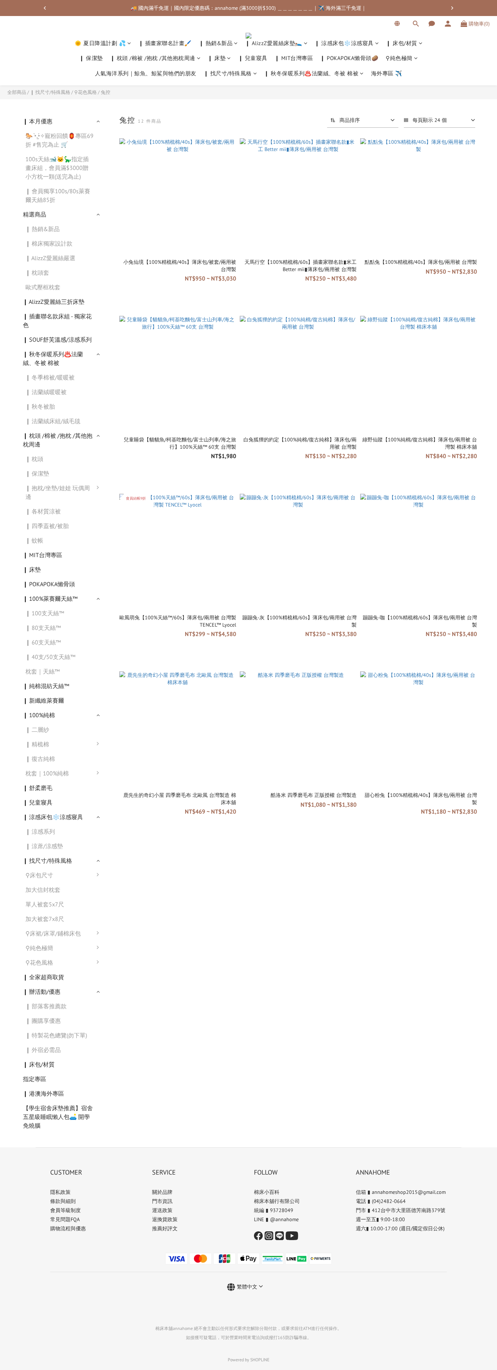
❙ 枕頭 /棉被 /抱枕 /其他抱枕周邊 (152, 58)
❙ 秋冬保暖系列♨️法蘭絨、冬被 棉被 (311, 73)
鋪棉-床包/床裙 (129, 937)
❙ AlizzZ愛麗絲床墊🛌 (273, 43)
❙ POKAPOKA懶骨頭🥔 (349, 58)
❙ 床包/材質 (401, 43)
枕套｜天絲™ (42, 671)
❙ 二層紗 (37, 729)
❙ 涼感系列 (40, 831)
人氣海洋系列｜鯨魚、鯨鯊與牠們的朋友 (145, 73)
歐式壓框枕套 (42, 287)
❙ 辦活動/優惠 (41, 991)
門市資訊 (162, 1201)
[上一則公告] (44, 8)
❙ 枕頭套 (37, 272)
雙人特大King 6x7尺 (136, 922)
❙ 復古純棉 (40, 758)
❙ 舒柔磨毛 (37, 787)
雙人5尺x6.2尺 (128, 893)
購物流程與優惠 (68, 1228)
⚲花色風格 (85, 92)
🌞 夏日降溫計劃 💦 (100, 43)
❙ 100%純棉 (39, 715)
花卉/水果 (122, 1062)
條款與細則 (63, 1201)
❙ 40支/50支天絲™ (50, 656)
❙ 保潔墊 (91, 58)
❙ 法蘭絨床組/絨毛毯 (52, 421)
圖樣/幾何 (122, 1047)
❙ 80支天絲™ (43, 627)
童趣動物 (121, 1004)
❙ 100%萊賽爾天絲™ (50, 598)
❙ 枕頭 (34, 458)
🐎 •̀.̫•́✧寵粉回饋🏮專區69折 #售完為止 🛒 (59, 140)
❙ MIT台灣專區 (294, 58)
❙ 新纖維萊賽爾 (43, 700)
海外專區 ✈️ (386, 73)
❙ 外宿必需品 (43, 1049)
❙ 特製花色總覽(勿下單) (56, 1035)
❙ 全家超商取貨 (43, 977)
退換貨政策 (165, 1219)
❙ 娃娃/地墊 (126, 491)
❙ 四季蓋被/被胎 (47, 525)
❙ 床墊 (217, 58)
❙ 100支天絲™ (44, 613)
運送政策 (162, 1210)
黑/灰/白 (121, 951)
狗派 (116, 1018)
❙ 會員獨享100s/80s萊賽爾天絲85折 (57, 195)
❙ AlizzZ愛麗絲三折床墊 (53, 301)
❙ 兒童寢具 (252, 58)
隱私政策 (60, 1192)
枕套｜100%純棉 (47, 773)
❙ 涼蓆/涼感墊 (44, 846)
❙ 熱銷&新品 (216, 43)
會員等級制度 (65, 1210)
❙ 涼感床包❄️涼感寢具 (344, 43)
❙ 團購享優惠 (43, 1020)
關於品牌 (162, 1192)
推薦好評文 (165, 1228)
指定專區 (34, 1079)
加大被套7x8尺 (44, 918)
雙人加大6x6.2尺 (131, 908)
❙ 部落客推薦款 (46, 1006)
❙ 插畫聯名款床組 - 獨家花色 (57, 321)
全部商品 (16, 92)
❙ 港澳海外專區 (43, 1093)
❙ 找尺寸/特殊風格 (228, 73)
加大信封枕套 (42, 889)
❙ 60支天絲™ (43, 642)
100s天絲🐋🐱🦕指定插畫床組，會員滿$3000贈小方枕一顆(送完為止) (57, 167)
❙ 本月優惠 (37, 121)
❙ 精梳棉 (37, 744)
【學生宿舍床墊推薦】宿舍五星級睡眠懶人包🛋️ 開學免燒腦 (58, 1116)
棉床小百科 (266, 1192)
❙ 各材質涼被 (43, 511)
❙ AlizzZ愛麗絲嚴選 (50, 258)
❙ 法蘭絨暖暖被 (46, 392)
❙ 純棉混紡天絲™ (46, 686)
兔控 (105, 92)
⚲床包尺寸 (39, 875)
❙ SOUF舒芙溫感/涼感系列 (57, 339)
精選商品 (34, 214)
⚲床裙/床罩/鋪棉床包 (53, 933)
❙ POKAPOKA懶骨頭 (49, 584)
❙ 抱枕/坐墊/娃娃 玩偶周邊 (57, 492)
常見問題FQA (65, 1219)
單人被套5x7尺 (44, 904)
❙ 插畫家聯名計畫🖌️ (165, 43)
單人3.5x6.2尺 (128, 878)
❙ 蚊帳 (34, 540)
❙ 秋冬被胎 (40, 406)
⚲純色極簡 (399, 58)
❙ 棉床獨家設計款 (48, 243)
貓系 (116, 989)
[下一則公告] (452, 8)
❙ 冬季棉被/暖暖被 (50, 377)
